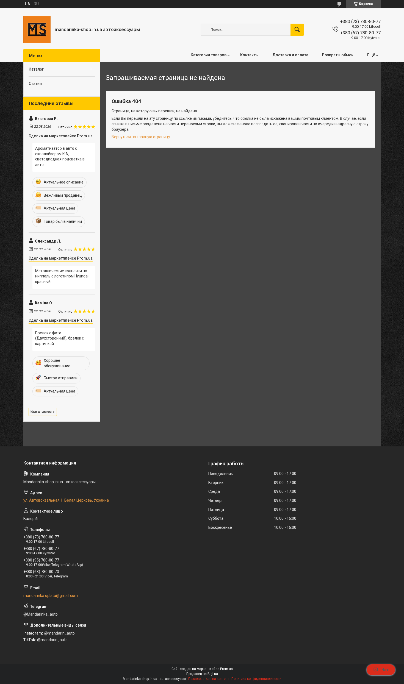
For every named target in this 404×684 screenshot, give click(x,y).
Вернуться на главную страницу (141, 137)
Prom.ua (226, 669)
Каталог (36, 69)
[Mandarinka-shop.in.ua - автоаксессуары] (37, 29)
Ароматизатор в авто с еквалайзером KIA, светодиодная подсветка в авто (60, 156)
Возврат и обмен (337, 55)
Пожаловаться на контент (208, 679)
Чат (385, 670)
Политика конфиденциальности (256, 679)
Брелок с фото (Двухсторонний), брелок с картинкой (59, 338)
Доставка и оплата (290, 55)
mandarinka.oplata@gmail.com (50, 595)
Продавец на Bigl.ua (202, 674)
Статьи (35, 83)
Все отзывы (41, 411)
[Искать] (297, 30)
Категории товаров (208, 55)
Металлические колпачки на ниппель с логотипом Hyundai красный (61, 276)
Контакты (249, 55)
